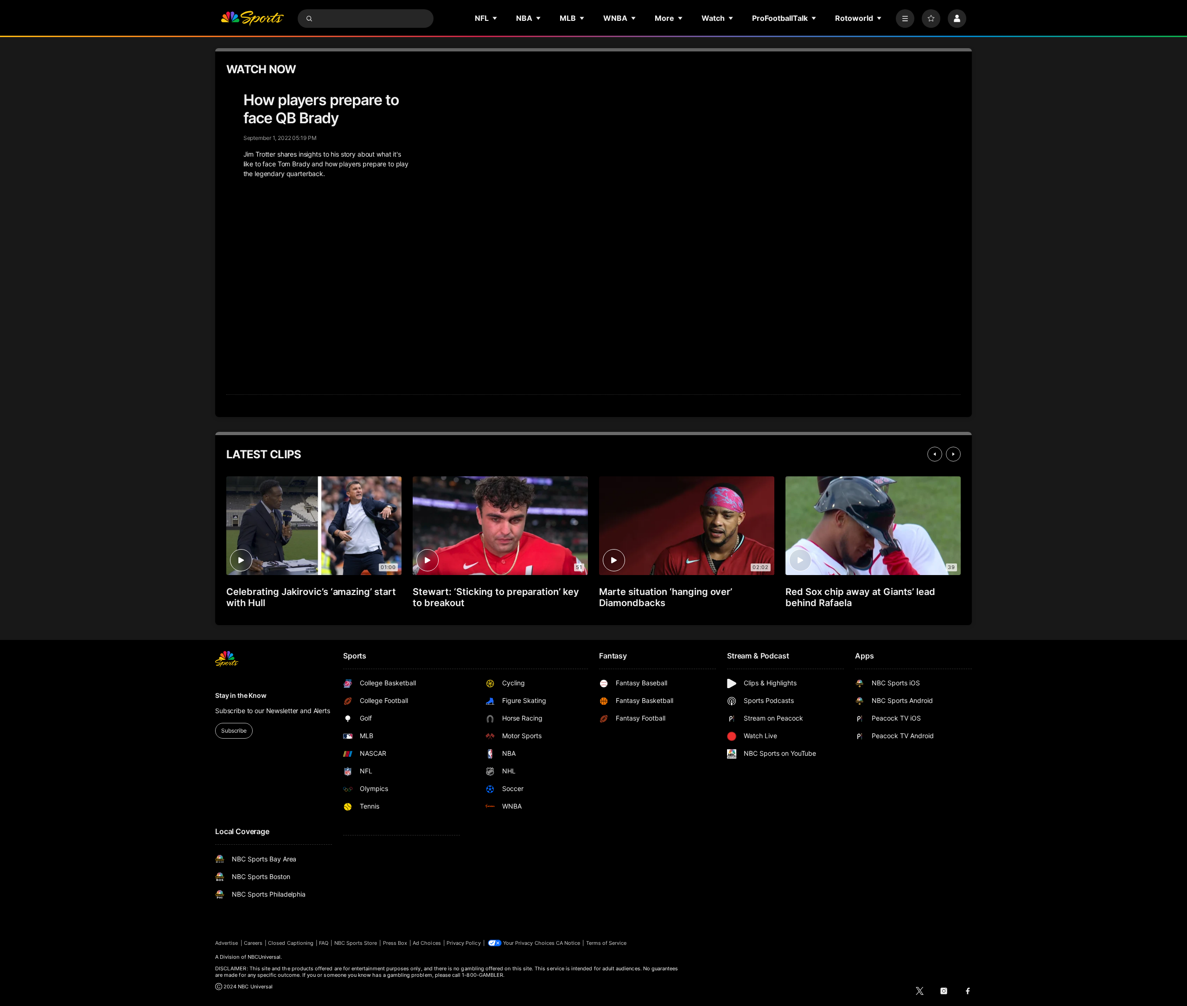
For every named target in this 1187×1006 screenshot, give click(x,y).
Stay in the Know (241, 695)
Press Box (395, 943)
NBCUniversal (264, 957)
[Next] (953, 454)
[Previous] (934, 454)
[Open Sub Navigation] (495, 18)
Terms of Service (606, 943)
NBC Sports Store (355, 943)
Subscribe (234, 730)
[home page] (252, 18)
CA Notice (568, 943)
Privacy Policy (464, 943)
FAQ (323, 943)
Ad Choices (427, 943)
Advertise (226, 943)
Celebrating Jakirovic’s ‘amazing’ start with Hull (311, 597)
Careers (253, 943)
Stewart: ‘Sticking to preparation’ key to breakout (496, 597)
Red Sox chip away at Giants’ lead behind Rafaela (860, 597)
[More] (905, 18)
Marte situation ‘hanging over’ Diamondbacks (665, 597)
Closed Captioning (290, 943)
